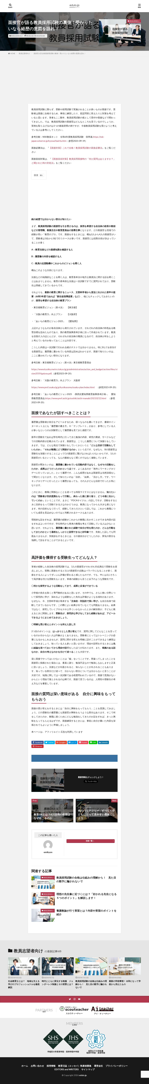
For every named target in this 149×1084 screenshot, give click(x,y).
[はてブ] (72, 742)
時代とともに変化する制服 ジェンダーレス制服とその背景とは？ (57, 982)
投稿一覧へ (90, 841)
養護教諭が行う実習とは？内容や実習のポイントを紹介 (86, 912)
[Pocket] (83, 742)
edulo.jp (83, 1075)
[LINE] (93, 742)
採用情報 (51, 1065)
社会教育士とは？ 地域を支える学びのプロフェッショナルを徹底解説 (24, 984)
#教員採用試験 (39, 36)
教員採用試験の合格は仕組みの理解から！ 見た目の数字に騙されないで (86, 879)
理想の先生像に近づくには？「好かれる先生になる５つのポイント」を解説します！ (86, 896)
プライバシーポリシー (117, 1065)
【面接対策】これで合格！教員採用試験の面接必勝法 (75, 147)
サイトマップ (88, 1069)
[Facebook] (37, 742)
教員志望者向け (17, 36)
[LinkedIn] (103, 742)
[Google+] (61, 742)
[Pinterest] (37, 746)
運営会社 (98, 1065)
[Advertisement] (74, 79)
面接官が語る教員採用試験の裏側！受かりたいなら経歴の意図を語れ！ (60, 53)
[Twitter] (49, 742)
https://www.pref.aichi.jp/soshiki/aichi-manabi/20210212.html (76, 398)
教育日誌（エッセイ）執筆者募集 (74, 1065)
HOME (12, 54)
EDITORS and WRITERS (66, 1069)
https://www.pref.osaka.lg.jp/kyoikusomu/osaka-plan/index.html (63, 387)
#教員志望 (30, 36)
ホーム (24, 1065)
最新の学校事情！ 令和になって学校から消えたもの (125, 982)
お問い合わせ (37, 1065)
